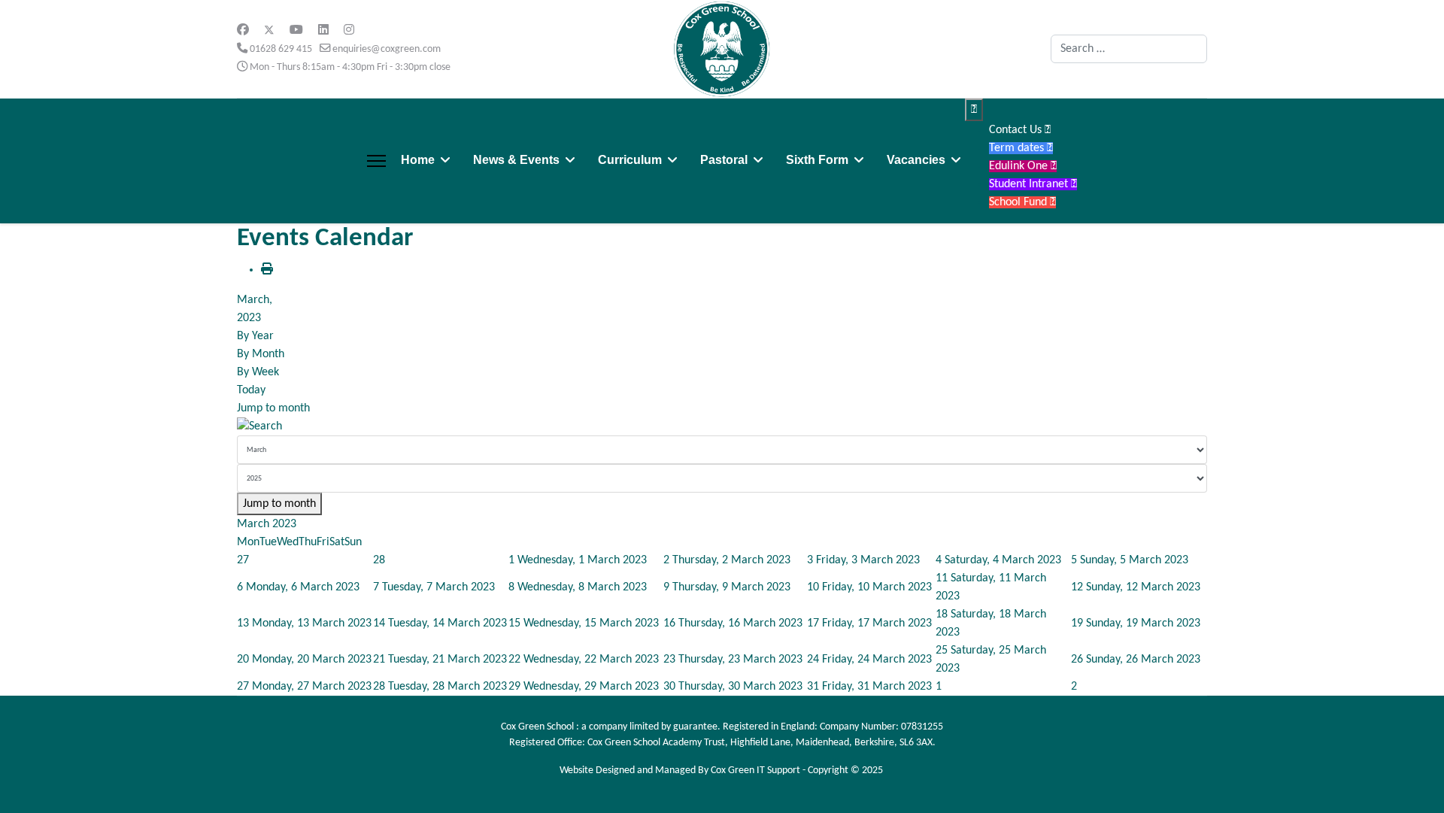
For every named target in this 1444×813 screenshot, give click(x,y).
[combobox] (1129, 49)
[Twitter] (269, 31)
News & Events (516, 159)
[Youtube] (296, 31)
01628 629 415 (281, 49)
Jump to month (273, 408)
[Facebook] (243, 31)
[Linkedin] (323, 31)
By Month (260, 354)
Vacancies (916, 159)
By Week (258, 372)
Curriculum (630, 159)
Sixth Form (817, 159)
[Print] (267, 270)
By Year (255, 336)
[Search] (722, 426)
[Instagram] (349, 31)
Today (251, 390)
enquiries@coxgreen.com (386, 49)
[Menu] (376, 161)
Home (418, 159)
